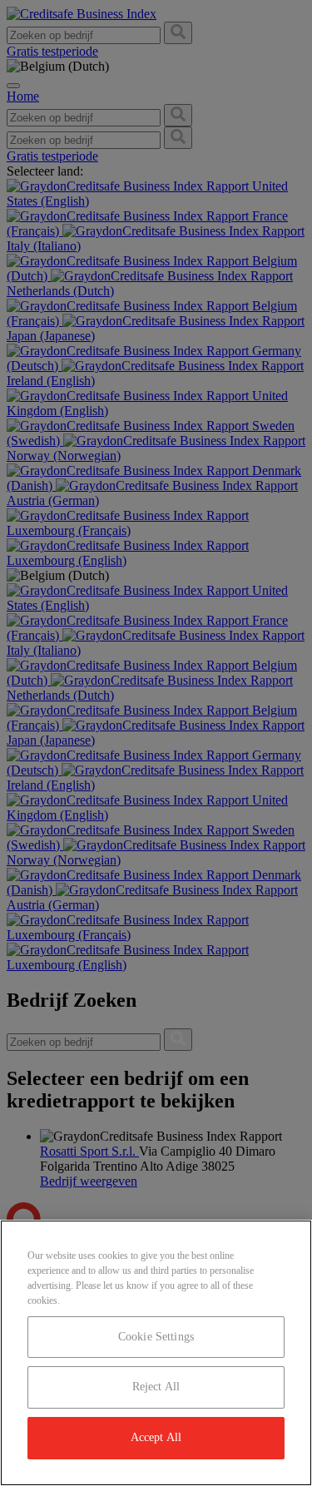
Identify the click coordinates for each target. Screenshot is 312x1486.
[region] (156, 1353)
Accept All (156, 1437)
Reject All (156, 1386)
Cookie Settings (156, 1336)
